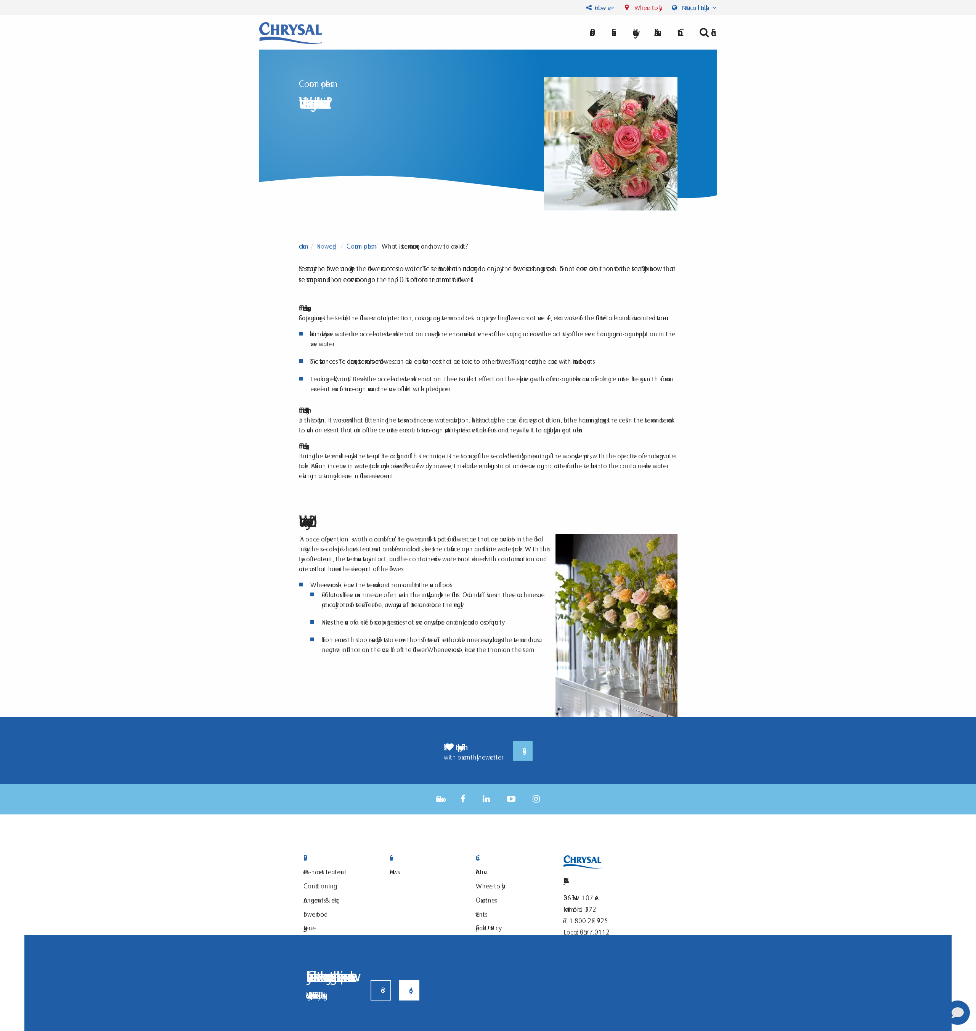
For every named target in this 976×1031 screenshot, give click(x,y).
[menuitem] (655, 32)
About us (655, 32)
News (394, 872)
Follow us (600, 7)
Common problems (359, 246)
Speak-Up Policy (487, 928)
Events (480, 914)
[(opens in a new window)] (463, 799)
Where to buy (646, 7)
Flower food (313, 914)
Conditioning (318, 886)
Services (423, 858)
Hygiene (309, 928)
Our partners (485, 900)
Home (302, 246)
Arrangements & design (321, 900)
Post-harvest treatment (325, 872)
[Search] (705, 32)
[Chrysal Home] (290, 32)
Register (523, 751)
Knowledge (326, 246)
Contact (509, 858)
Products (337, 858)
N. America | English (696, 7)
